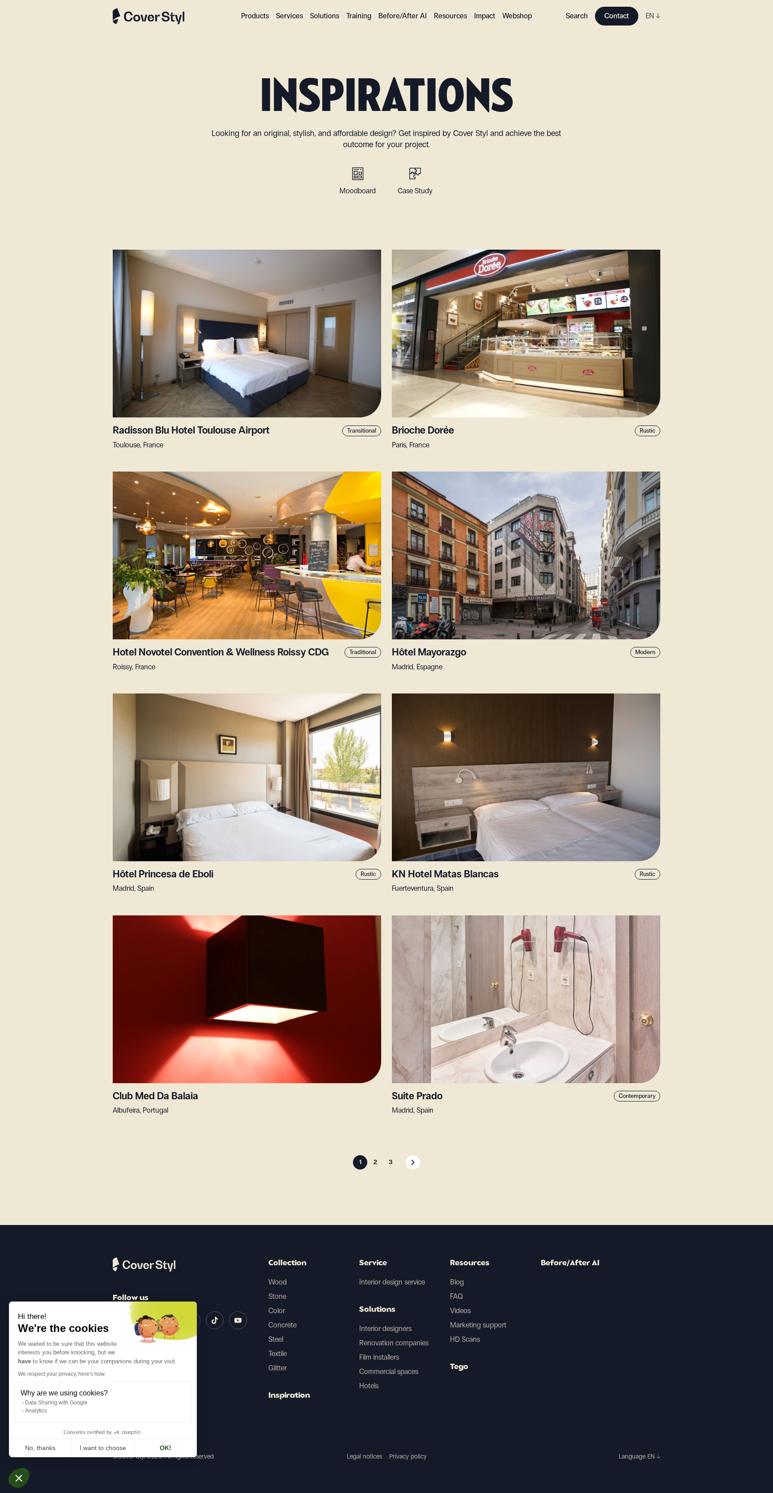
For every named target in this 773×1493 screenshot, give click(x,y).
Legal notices (364, 1456)
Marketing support (478, 1325)
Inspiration (289, 1395)
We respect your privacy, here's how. (62, 1374)
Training (358, 16)
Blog (457, 1282)
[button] (19, 1478)
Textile (277, 1353)
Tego (459, 1367)
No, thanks (40, 1447)
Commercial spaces (388, 1371)
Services (289, 16)
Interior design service (392, 1282)
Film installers (379, 1357)
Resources (469, 1263)
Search (577, 16)
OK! (165, 1447)
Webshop (517, 16)
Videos (460, 1310)
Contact (616, 16)
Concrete (282, 1325)
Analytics (36, 1411)
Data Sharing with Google (56, 1402)
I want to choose (103, 1447)
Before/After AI (402, 16)
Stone (277, 1296)
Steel (275, 1339)
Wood (277, 1282)
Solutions (377, 1310)
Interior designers (385, 1328)
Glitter (277, 1368)
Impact (484, 16)
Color (276, 1310)
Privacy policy (408, 1456)
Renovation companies (394, 1343)
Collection (287, 1263)
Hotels (368, 1386)
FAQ (456, 1296)
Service (373, 1263)
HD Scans (465, 1339)
